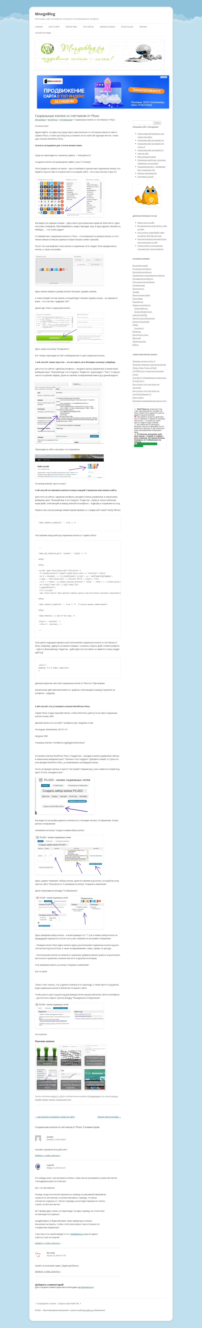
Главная (39, 27)
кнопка (114, 1096)
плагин (52, 1099)
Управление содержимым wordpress (149, 275)
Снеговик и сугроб (145, 176)
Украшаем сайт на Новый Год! (151, 140)
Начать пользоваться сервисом (145, 445)
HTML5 (135, 325)
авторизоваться (85, 1287)
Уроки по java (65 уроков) (144, 318)
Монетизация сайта (141, 295)
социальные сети (63, 1099)
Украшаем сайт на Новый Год (151, 150)
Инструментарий (140, 265)
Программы (138, 298)
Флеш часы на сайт (146, 222)
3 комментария (41, 125)
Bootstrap (137, 331)
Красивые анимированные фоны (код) (149, 401)
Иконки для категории (109, 1117)
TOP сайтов (88, 27)
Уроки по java (127, 27)
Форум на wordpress (142, 305)
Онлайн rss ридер (43, 33)
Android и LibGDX (107, 27)
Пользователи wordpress (144, 282)
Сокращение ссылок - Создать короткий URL (58, 1303)
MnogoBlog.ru (88, 1310)
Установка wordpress (142, 269)
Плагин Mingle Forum (143, 312)
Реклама (143, 27)
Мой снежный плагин (147, 157)
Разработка (138, 302)
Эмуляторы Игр (139, 341)
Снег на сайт (143, 153)
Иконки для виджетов (147, 173)
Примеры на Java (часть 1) (144, 361)
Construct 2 (139, 328)
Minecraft (137, 338)
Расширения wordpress (143, 279)
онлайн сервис (41, 1099)
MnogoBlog (45, 13)
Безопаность (138, 288)
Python (136, 345)
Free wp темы (71, 27)
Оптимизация (94, 1096)
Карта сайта (54, 27)
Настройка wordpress (142, 272)
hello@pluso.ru (77, 1234)
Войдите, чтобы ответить (47, 1155)
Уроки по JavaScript (141, 321)
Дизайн (136, 292)
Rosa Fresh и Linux (140, 335)
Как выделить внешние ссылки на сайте (55, 1117)
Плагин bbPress (141, 308)
